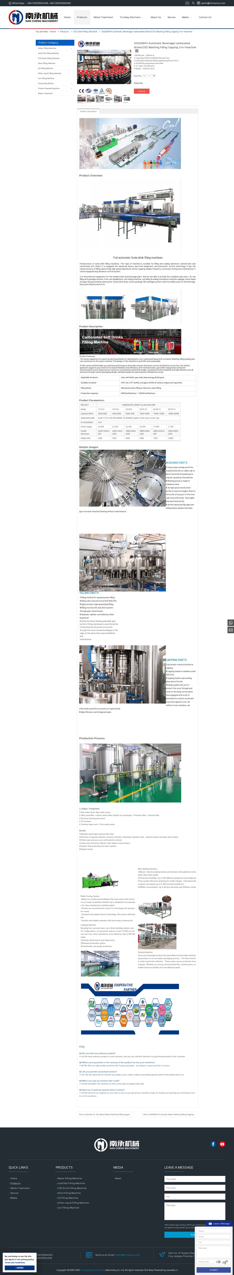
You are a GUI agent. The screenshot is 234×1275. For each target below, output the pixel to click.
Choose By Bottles (46, 83)
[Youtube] (222, 1146)
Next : (170, 1114)
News (118, 1178)
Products (15, 1183)
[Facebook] (213, 1146)
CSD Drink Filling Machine (48, 58)
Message (202, 1247)
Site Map (148, 1270)
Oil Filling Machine (45, 68)
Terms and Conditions (15, 1262)
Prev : (106, 1114)
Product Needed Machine (49, 88)
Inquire (141, 91)
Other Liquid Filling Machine (49, 73)
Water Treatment (45, 93)
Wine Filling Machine (46, 63)
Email (201, 1236)
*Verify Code (203, 1261)
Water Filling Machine (47, 48)
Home (13, 1178)
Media (13, 1198)
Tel (200, 1242)
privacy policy (27, 1259)
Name (201, 1230)
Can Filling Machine (46, 78)
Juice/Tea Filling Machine (48, 53)
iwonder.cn (172, 1270)
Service (14, 1193)
